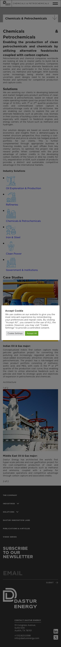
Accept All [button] (32, 333)
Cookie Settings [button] (15, 333)
